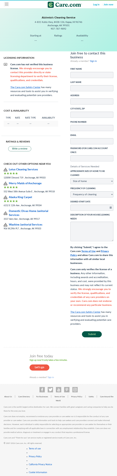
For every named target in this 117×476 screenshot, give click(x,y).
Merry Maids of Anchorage (25, 183)
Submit (92, 334)
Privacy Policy (76, 397)
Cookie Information (38, 472)
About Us (8, 397)
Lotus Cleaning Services (23, 169)
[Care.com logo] (60, 5)
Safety (91, 397)
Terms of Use (88, 251)
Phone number (78, 122)
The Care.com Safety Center (85, 312)
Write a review (19, 148)
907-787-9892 (58, 29)
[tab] (91, 166)
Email (73, 135)
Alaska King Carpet (20, 197)
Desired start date (80, 202)
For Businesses (42, 397)
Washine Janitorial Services (25, 224)
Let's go (39, 367)
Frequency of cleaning (83, 189)
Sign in (93, 61)
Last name (75, 82)
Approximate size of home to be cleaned (87, 173)
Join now (108, 4)
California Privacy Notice (40, 465)
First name (76, 69)
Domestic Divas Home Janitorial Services (28, 213)
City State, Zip (77, 109)
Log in (96, 4)
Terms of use (35, 449)
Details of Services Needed (84, 166)
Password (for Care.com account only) (89, 150)
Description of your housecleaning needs (90, 217)
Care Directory (24, 397)
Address (74, 96)
